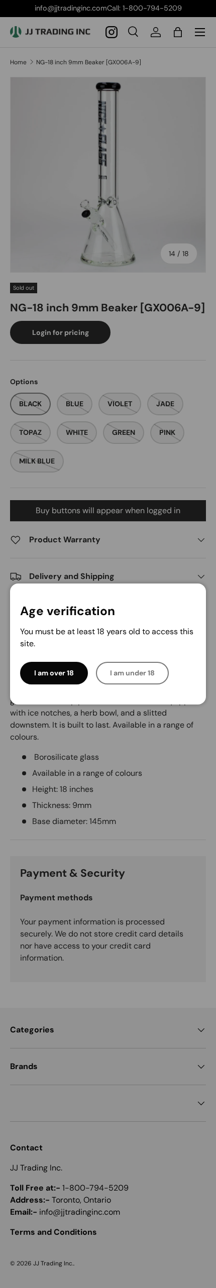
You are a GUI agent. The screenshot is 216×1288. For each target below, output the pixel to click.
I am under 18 (132, 672)
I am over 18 (54, 672)
